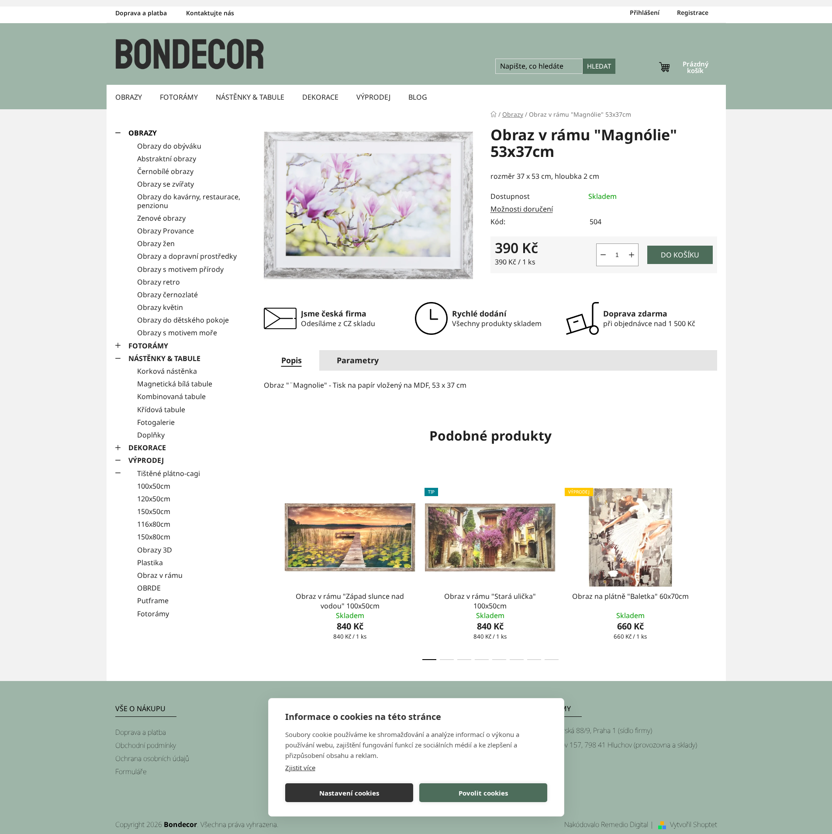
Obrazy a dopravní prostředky (187, 256)
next (710, 572)
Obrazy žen (156, 243)
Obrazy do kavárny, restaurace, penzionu (188, 201)
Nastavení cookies (349, 793)
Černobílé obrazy (165, 171)
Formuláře (131, 771)
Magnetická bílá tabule (174, 384)
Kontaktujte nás (210, 13)
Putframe (153, 600)
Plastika (150, 562)
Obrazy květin (160, 307)
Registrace (692, 12)
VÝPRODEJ (146, 460)
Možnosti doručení (521, 209)
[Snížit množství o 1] (603, 255)
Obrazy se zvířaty (165, 184)
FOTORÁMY (148, 346)
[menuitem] (129, 97)
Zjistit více (300, 767)
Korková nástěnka (167, 371)
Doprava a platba (141, 13)
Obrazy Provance (165, 231)
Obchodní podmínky (145, 745)
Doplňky (151, 435)
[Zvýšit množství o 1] (631, 255)
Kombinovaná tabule (171, 396)
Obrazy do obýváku (169, 146)
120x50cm (153, 499)
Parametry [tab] (358, 360)
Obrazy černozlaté (167, 294)
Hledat (599, 66)
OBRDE (149, 588)
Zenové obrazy (161, 218)
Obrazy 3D (154, 550)
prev (271, 572)
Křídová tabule (161, 409)
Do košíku (680, 255)
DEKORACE (147, 447)
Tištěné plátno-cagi (168, 473)
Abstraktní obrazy (166, 158)
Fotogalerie (156, 422)
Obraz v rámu (160, 575)
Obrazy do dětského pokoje (183, 320)
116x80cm (153, 524)
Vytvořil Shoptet (693, 824)
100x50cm (153, 486)
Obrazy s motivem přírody (180, 269)
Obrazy (142, 133)
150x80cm (153, 537)
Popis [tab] (291, 360)
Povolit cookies (483, 793)
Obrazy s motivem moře (177, 332)
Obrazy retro (158, 282)
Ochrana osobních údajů (152, 758)
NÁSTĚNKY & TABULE (164, 358)
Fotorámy (153, 614)
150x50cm (153, 511)
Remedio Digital (624, 824)
